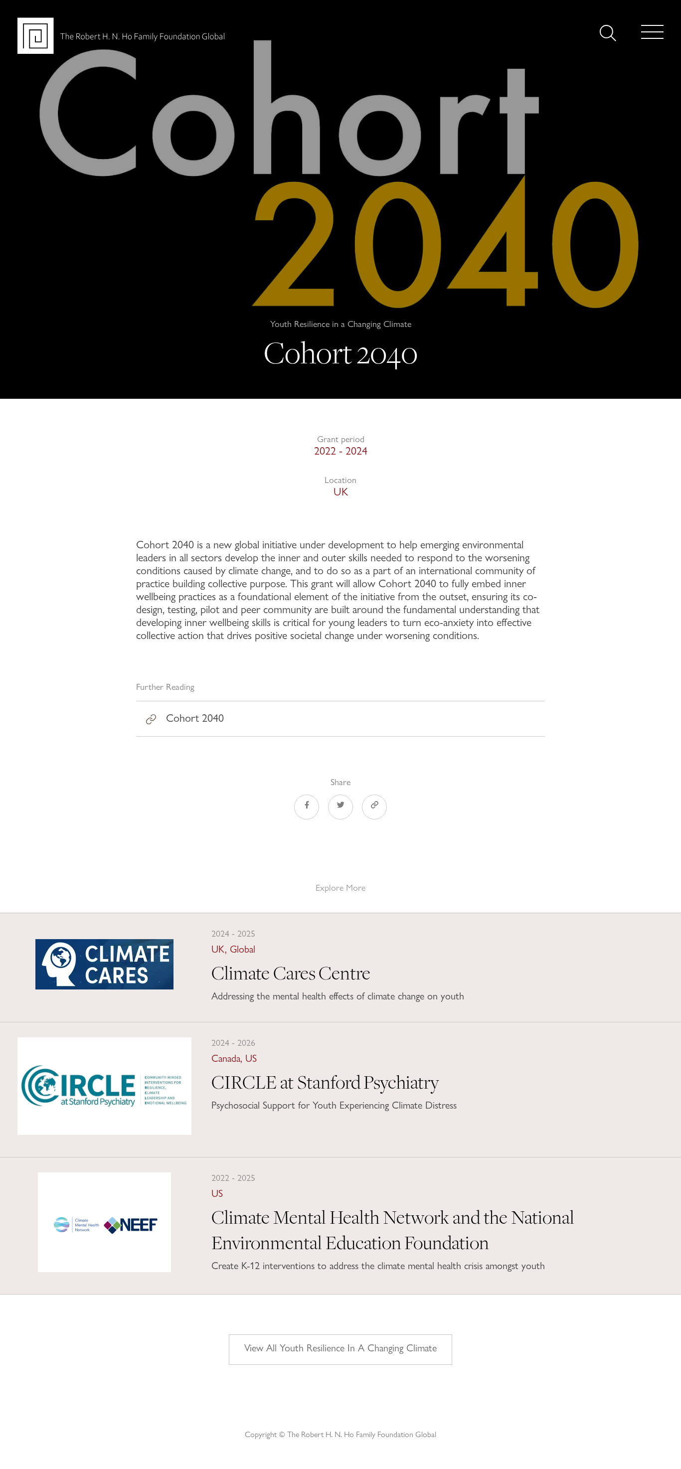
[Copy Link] (374, 808)
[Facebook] (307, 808)
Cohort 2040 (195, 717)
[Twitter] (340, 808)
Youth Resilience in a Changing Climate (340, 324)
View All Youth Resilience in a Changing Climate (340, 1348)
